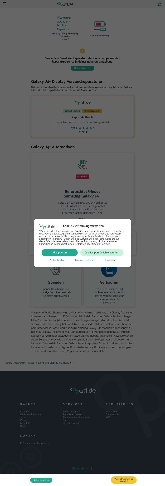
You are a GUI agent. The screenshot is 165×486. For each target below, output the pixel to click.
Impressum (110, 260)
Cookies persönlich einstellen (102, 252)
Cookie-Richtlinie (57, 260)
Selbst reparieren (41, 480)
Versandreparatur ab (123, 480)
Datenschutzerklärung (85, 260)
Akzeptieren (59, 252)
